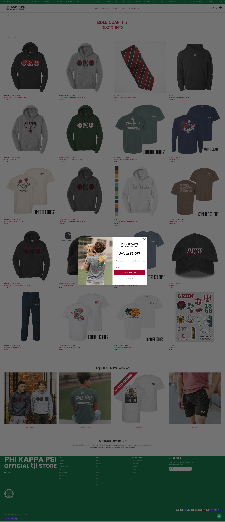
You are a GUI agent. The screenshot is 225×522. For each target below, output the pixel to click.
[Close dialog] (144, 239)
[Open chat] (219, 516)
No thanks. (129, 278)
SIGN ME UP (130, 272)
